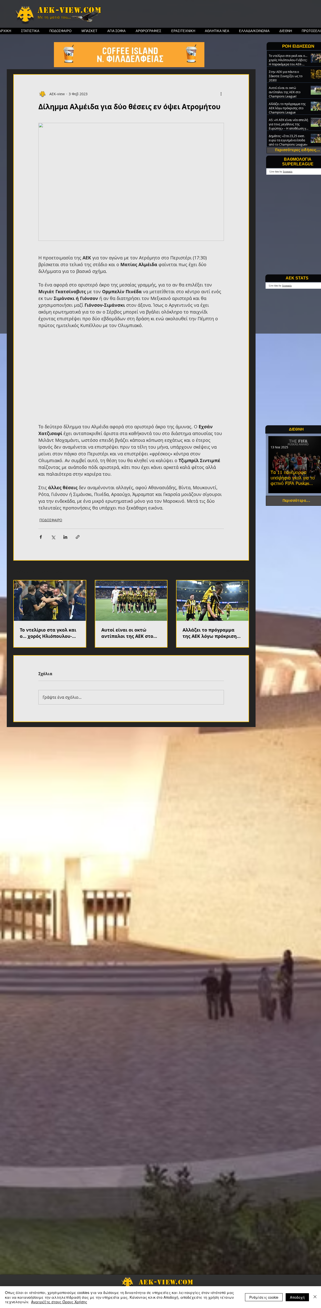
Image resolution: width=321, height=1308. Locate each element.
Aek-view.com (69, 10)
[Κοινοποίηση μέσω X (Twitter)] (53, 537)
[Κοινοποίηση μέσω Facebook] (40, 537)
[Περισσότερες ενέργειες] (221, 94)
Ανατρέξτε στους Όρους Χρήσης (59, 1301)
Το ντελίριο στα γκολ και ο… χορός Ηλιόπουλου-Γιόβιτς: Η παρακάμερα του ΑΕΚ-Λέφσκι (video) (48, 633)
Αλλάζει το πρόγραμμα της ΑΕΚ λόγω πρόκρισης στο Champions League (211, 633)
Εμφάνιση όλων (236, 570)
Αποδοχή (297, 1297)
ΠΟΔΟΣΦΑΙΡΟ (50, 520)
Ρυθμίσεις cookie (263, 1297)
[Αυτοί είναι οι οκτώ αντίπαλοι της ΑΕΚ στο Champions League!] (131, 600)
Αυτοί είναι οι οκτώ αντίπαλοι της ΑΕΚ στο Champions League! (127, 633)
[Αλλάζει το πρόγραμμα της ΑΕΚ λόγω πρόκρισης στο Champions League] (213, 600)
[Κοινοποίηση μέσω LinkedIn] (65, 537)
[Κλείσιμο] (315, 1297)
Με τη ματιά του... (54, 17)
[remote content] (131, 379)
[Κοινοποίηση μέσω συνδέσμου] (77, 537)
